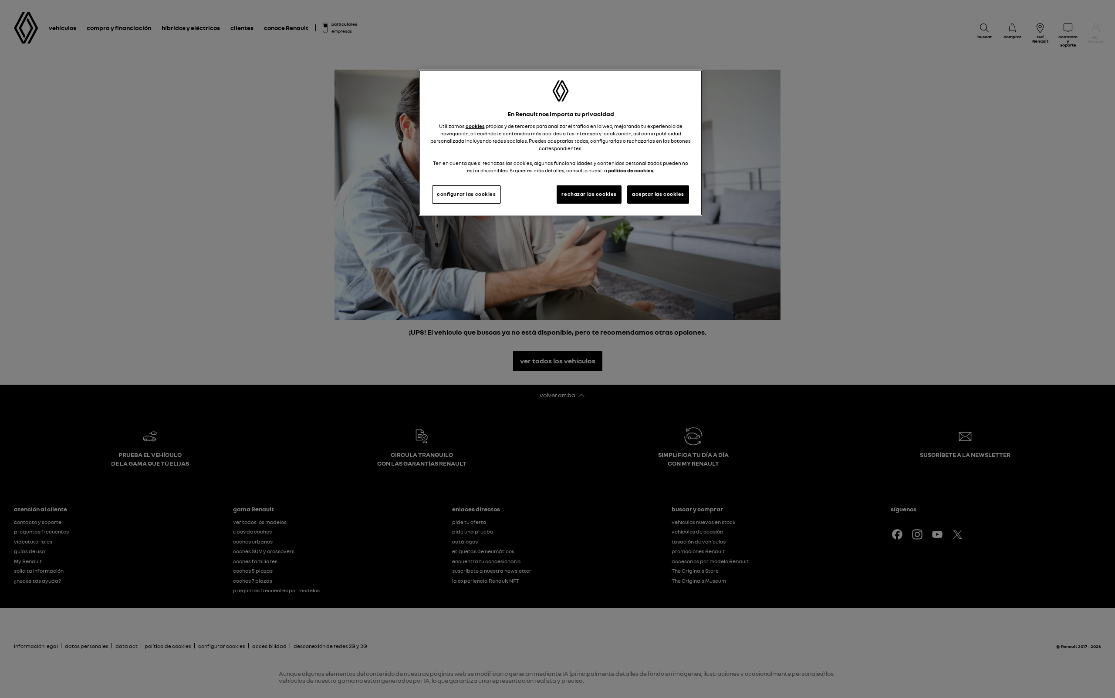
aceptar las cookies (658, 194)
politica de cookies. (631, 171)
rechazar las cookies (588, 194)
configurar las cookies (466, 194)
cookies (475, 126)
